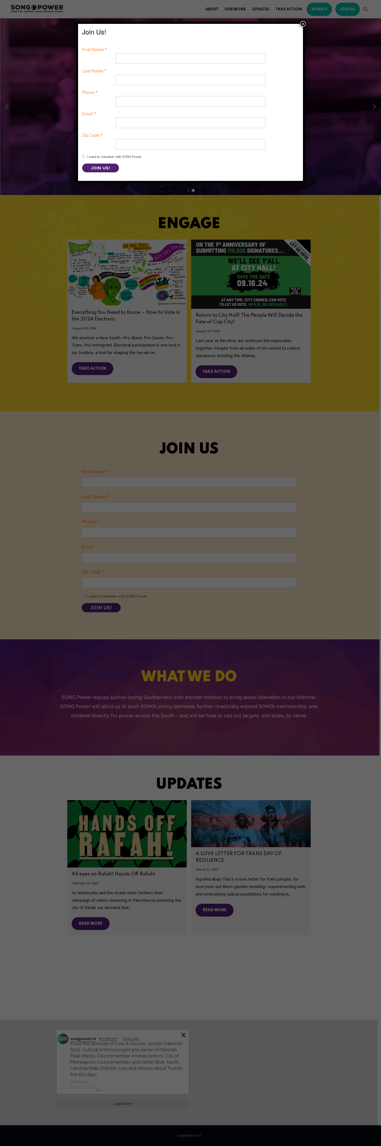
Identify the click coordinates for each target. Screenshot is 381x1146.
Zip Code (92, 135)
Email (89, 113)
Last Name (94, 71)
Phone (90, 92)
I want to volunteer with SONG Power (114, 157)
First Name (94, 49)
